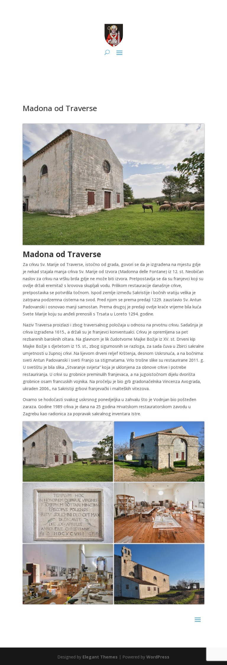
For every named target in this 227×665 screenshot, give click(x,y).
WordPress (157, 657)
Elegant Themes (100, 657)
